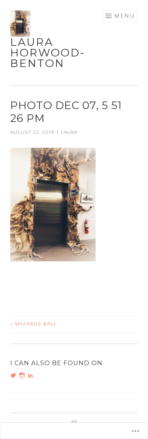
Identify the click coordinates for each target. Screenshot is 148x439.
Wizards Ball (33, 324)
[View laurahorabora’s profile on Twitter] (13, 375)
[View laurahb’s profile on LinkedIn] (30, 375)
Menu (124, 15)
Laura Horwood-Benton (47, 53)
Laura (69, 132)
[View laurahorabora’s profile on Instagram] (22, 375)
